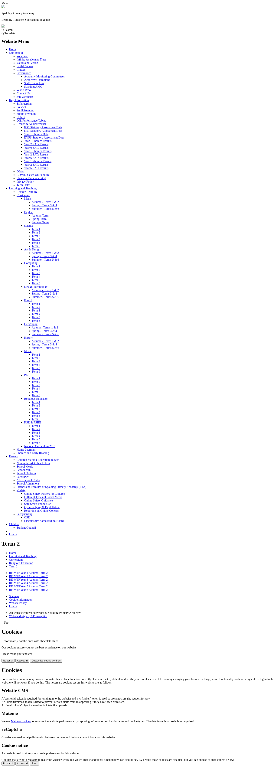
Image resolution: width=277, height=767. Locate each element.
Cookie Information (20, 599)
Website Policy (18, 603)
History (28, 337)
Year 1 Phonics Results (37, 140)
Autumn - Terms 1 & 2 (45, 202)
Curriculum (23, 195)
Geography (30, 324)
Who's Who (24, 90)
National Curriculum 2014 (39, 446)
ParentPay (23, 476)
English (28, 212)
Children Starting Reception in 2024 (38, 459)
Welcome (22, 56)
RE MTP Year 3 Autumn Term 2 (28, 579)
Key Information (19, 100)
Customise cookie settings (46, 660)
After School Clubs (28, 480)
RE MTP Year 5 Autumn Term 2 (28, 586)
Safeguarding (24, 103)
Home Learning (26, 449)
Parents (13, 456)
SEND (21, 117)
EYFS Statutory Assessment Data (44, 137)
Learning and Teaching (23, 188)
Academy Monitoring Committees (44, 76)
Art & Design (32, 249)
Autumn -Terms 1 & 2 (45, 327)
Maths (27, 198)
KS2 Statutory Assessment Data (43, 127)
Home (12, 49)
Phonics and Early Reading (33, 453)
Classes (21, 69)
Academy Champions (37, 79)
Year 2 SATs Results (36, 144)
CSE (27, 517)
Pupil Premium (25, 110)
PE (26, 375)
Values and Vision (27, 62)
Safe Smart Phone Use (37, 503)
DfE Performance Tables (31, 120)
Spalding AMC (33, 86)
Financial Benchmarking (31, 178)
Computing (30, 263)
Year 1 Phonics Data (36, 134)
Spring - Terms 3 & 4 (44, 205)
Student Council (26, 527)
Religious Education (36, 398)
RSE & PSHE (32, 422)
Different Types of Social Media (43, 497)
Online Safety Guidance (38, 500)
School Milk (24, 470)
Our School (16, 52)
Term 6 (36, 246)
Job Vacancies (25, 96)
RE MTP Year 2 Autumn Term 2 (28, 576)
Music (27, 351)
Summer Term (40, 222)
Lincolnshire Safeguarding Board (44, 520)
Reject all (8, 660)
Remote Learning (27, 191)
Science (28, 225)
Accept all (22, 660)
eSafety (21, 490)
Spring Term (39, 218)
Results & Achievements (31, 124)
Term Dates (23, 185)
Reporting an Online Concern (41, 510)
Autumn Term (40, 215)
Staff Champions (34, 83)
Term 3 (36, 235)
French (28, 300)
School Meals (25, 466)
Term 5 (36, 242)
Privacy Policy (25, 181)
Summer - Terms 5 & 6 (45, 208)
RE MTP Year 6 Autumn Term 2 (28, 589)
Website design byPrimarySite (28, 616)
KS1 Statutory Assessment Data (43, 130)
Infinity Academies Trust (31, 59)
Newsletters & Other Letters (33, 463)
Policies (21, 107)
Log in (13, 534)
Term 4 (36, 239)
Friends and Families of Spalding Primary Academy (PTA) (51, 486)
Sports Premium (26, 113)
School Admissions (28, 483)
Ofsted (20, 171)
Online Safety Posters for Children (44, 493)
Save (34, 763)
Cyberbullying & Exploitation (42, 507)
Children (14, 524)
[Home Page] (3, 6)
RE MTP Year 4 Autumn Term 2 (28, 583)
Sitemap (14, 596)
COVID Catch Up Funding (33, 174)
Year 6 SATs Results (36, 147)
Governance (24, 73)
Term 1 (36, 229)
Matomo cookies (21, 721)
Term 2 (36, 232)
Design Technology (35, 286)
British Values (25, 66)
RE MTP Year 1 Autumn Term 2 (28, 572)
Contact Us (23, 93)
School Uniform (26, 473)
